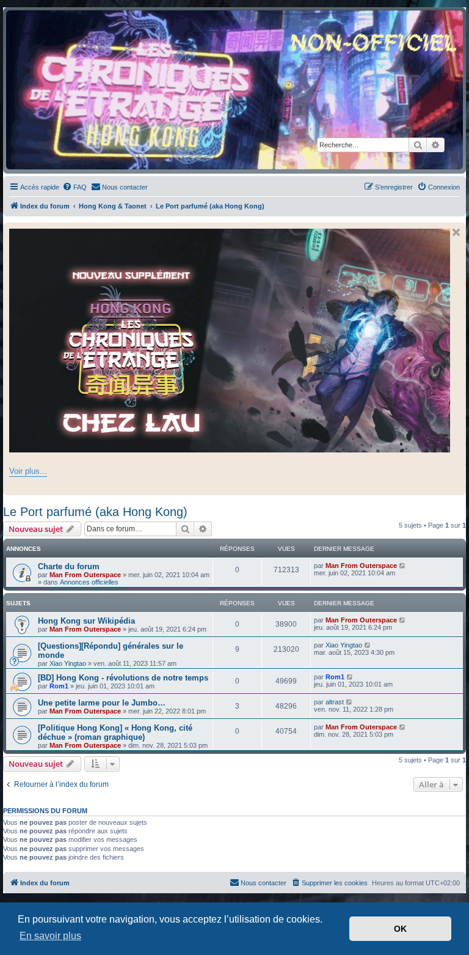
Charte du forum (69, 566)
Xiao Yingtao (67, 663)
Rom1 (58, 686)
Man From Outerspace (85, 574)
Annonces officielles (89, 582)
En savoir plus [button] (50, 936)
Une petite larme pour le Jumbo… (101, 702)
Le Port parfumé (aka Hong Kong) (95, 511)
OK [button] (400, 929)
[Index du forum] (234, 89)
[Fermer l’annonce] (456, 232)
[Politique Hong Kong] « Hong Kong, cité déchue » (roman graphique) (115, 732)
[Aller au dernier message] (403, 565)
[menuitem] (74, 187)
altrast (334, 702)
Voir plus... (28, 471)
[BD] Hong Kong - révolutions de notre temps (123, 677)
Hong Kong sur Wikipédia (86, 620)
